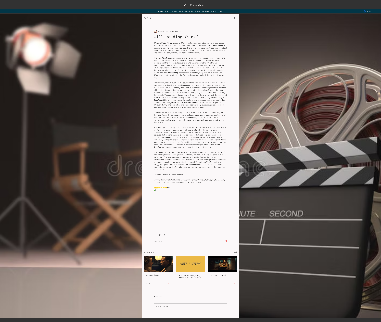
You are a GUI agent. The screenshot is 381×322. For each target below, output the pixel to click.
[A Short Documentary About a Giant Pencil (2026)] (190, 264)
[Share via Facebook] (155, 235)
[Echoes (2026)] (158, 264)
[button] (235, 18)
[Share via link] (164, 235)
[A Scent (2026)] (222, 264)
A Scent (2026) (218, 275)
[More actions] (226, 31)
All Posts (147, 18)
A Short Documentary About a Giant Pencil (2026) (189, 276)
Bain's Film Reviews (192, 5)
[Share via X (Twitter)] (160, 235)
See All (235, 252)
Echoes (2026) (153, 275)
